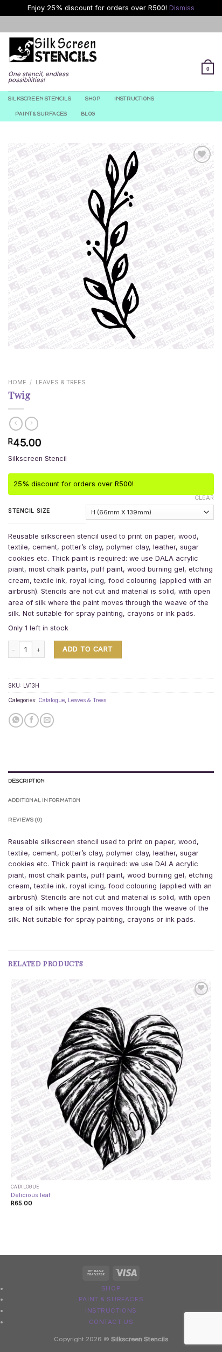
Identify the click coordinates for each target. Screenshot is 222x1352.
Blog (88, 113)
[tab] (111, 781)
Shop (92, 98)
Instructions (134, 98)
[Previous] (16, 357)
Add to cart (88, 649)
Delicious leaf (31, 1195)
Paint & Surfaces (41, 113)
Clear (204, 497)
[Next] (40, 357)
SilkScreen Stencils (39, 98)
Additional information (44, 800)
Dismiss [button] (182, 8)
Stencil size (29, 511)
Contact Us (111, 1322)
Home (17, 382)
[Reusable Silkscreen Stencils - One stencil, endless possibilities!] (53, 50)
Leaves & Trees (61, 382)
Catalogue (51, 700)
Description (26, 780)
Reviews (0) (25, 819)
